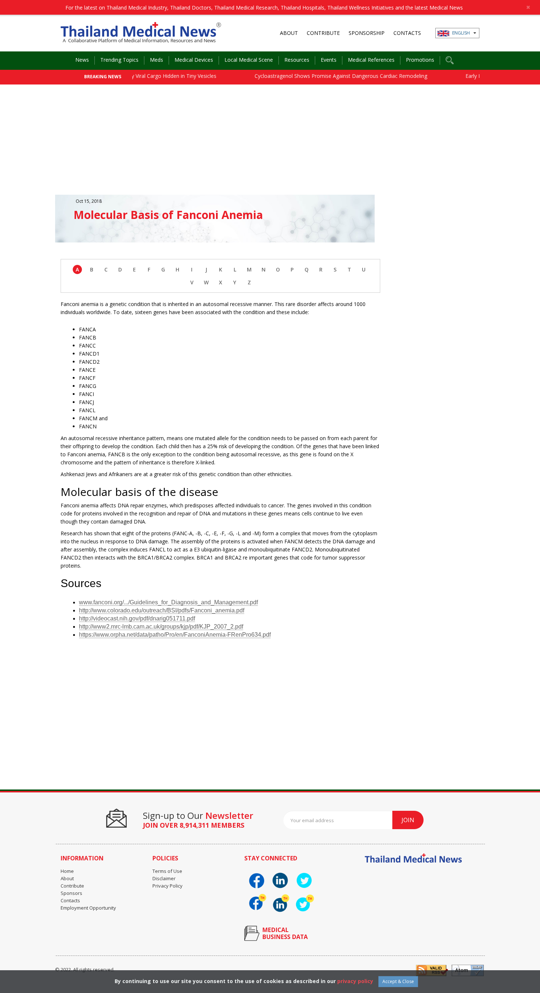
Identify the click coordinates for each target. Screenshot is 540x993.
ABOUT (289, 32)
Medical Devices (193, 59)
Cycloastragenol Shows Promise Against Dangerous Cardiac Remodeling (327, 75)
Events (328, 59)
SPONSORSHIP (367, 32)
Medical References (371, 59)
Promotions (420, 59)
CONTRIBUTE (323, 32)
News (82, 59)
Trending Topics (119, 59)
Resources (296, 59)
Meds (156, 59)
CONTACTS (407, 32)
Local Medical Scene (248, 59)
